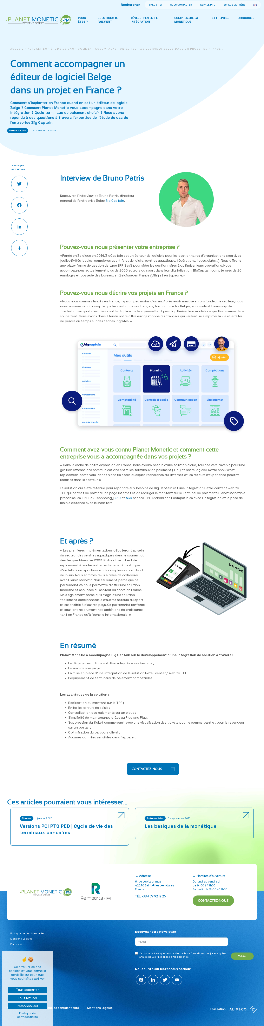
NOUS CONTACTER (181, 4)
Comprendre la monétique (186, 19)
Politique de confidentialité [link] (27, 1015)
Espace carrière (234, 4)
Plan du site (17, 944)
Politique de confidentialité (27, 933)
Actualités (37, 48)
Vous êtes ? (83, 19)
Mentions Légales (21, 938)
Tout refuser (27, 998)
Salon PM (155, 4)
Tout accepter (27, 990)
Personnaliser (27, 1006)
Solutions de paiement (108, 19)
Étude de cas (62, 48)
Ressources (245, 18)
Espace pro (207, 4)
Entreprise (220, 18)
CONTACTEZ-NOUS (213, 900)
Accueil (17, 48)
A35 (129, 498)
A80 (117, 498)
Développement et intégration (145, 19)
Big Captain (115, 200)
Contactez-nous (147, 769)
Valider (242, 956)
